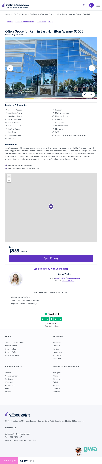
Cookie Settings (12, 355)
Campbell (55, 14)
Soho (7, 388)
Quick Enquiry (51, 258)
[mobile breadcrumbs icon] (98, 5)
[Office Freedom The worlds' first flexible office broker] (15, 5)
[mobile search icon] (91, 5)
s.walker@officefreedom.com (67, 278)
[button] (51, 207)
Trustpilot (57, 358)
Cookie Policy (10, 352)
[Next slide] (92, 68)
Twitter (56, 349)
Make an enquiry (9, 461)
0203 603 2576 (68, 281)
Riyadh (56, 385)
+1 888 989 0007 (85, 6)
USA (14, 14)
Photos (10, 21)
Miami (55, 376)
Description (41, 21)
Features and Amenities (25, 21)
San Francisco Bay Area (39, 14)
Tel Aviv (56, 392)
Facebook (57, 342)
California (23, 14)
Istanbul (56, 388)
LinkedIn (56, 345)
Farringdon (9, 379)
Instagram (57, 352)
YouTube (57, 355)
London (8, 372)
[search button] (28, 5)
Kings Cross (10, 385)
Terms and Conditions (14, 342)
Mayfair (8, 392)
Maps (50, 21)
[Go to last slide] (10, 68)
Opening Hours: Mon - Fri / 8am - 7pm (21, 440)
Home (7, 14)
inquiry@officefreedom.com (18, 434)
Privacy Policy (11, 345)
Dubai (55, 382)
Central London (11, 376)
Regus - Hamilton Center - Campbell (76, 14)
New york (57, 372)
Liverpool (9, 382)
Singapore (57, 379)
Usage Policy (10, 349)
